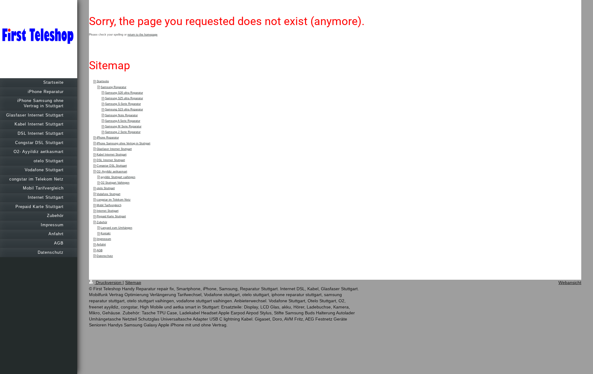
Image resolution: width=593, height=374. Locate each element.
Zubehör (102, 222)
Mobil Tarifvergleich (109, 205)
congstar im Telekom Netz (114, 199)
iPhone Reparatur (108, 137)
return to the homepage (143, 34)
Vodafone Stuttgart (108, 194)
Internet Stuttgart (108, 210)
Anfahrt (101, 244)
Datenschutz (105, 255)
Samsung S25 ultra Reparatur (124, 98)
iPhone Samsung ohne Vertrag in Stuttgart (123, 143)
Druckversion (109, 282)
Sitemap (133, 282)
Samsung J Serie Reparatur (123, 132)
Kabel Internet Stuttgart (112, 154)
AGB (100, 250)
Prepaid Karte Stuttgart (111, 216)
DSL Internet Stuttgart (111, 160)
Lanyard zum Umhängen (116, 227)
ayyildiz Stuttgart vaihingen (118, 177)
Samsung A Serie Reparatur (122, 120)
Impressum (104, 238)
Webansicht (569, 282)
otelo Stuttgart (106, 188)
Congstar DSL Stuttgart (112, 165)
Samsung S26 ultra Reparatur (124, 92)
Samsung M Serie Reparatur (123, 126)
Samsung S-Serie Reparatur (123, 103)
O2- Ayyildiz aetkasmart (112, 171)
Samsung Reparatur (113, 87)
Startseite (103, 81)
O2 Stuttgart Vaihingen (115, 182)
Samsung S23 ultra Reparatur (124, 109)
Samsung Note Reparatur (121, 115)
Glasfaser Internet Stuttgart (114, 149)
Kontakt (106, 233)
